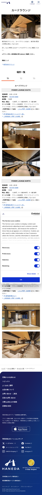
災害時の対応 (6, 406)
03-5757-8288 (13, 188)
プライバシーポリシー (26, 486)
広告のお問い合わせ (9, 398)
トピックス (6, 381)
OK (21, 280)
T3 (35, 79)
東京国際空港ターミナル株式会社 (11, 480)
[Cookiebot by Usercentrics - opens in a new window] (31, 214)
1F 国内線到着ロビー (10, 296)
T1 (9, 79)
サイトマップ (5, 486)
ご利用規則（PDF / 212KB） (12, 116)
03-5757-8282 (13, 97)
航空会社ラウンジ (9, 64)
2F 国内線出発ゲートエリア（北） (14, 205)
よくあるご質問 (7, 385)
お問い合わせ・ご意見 (9, 394)
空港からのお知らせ (9, 377)
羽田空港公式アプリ (14, 415)
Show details (31, 274)
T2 (22, 79)
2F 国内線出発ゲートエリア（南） (14, 114)
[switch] (37, 253)
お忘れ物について (8, 389)
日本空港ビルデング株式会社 (10, 476)
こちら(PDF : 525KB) (24, 109)
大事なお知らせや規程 (9, 402)
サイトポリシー (15, 486)
